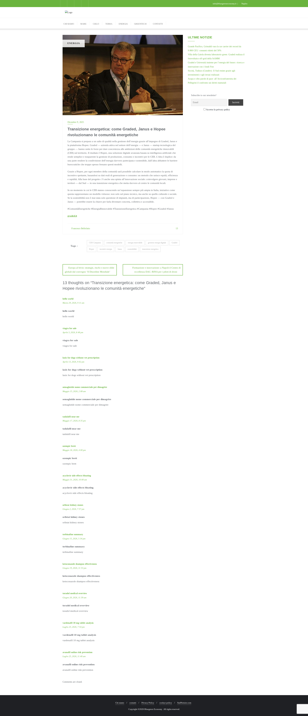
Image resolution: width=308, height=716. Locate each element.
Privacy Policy (147, 703)
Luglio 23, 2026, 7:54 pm (74, 627)
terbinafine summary (73, 534)
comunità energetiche (114, 243)
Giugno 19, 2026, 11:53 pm (74, 568)
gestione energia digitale (157, 243)
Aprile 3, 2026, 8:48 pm (73, 332)
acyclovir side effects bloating (77, 475)
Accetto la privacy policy (217, 109)
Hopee (91, 249)
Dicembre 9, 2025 (76, 122)
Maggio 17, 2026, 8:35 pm (74, 421)
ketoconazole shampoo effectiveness (80, 564)
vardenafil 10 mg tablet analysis (78, 623)
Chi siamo (119, 703)
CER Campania (95, 243)
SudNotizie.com (184, 703)
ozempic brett (69, 446)
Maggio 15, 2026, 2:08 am (74, 391)
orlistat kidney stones (73, 505)
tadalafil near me (71, 416)
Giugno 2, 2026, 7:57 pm (73, 509)
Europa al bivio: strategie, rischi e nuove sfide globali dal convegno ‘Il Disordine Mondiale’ (89, 269)
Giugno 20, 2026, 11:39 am (74, 597)
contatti (132, 703)
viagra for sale (69, 328)
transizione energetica (150, 249)
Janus (120, 249)
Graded (174, 243)
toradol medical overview (75, 593)
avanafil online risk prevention (77, 652)
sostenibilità (132, 249)
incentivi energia (106, 249)
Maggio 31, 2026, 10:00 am (75, 479)
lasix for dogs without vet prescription (81, 358)
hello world (68, 299)
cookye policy (165, 703)
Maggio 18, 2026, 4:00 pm (74, 450)
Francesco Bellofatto (80, 228)
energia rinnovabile (135, 243)
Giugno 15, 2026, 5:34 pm (74, 538)
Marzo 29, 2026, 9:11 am (73, 303)
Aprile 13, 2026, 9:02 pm (73, 362)
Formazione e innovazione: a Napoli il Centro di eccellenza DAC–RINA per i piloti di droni (156, 269)
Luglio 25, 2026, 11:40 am (74, 656)
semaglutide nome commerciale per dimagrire (85, 387)
